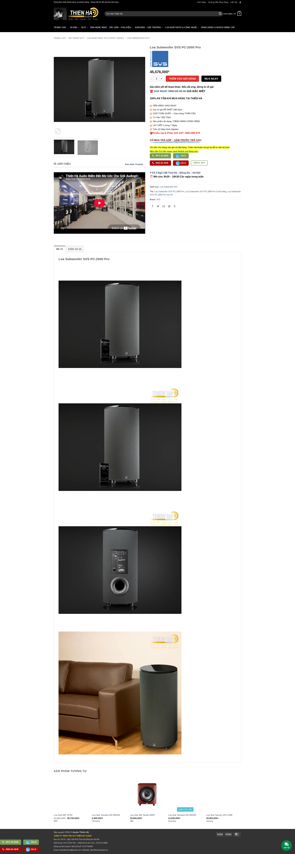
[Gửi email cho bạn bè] (163, 206)
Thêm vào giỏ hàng (182, 78)
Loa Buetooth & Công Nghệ (181, 27)
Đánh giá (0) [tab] (74, 249)
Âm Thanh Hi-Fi (76, 38)
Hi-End (73, 27)
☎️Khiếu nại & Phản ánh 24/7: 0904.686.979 (175, 133)
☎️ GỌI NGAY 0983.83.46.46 (168, 91)
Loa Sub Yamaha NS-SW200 (106, 815)
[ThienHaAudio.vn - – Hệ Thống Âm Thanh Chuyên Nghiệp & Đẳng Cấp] (76, 14)
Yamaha (96, 821)
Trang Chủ (60, 27)
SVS (158, 199)
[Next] (139, 89)
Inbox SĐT (199, 163)
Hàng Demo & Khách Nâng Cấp (218, 27)
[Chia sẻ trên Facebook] (152, 206)
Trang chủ (59, 38)
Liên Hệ (233, 2)
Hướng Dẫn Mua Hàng (218, 2)
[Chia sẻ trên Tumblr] (174, 206)
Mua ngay (211, 78)
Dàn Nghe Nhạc (98, 27)
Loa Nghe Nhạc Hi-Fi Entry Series (105, 38)
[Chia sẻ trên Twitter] (158, 206)
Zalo (183, 156)
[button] (240, 2)
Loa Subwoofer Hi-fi (138, 38)
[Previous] (59, 89)
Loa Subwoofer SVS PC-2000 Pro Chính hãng (206, 191)
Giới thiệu (201, 2)
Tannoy (209, 821)
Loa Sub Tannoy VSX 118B (219, 815)
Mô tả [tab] (59, 249)
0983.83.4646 (161, 163)
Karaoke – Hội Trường (148, 27)
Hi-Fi (83, 27)
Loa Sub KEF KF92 (63, 815)
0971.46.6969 (161, 156)
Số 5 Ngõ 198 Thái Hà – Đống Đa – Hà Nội (176, 172)
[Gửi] (220, 13)
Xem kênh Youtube (134, 164)
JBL (132, 821)
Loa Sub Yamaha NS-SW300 (182, 815)
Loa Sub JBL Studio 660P (142, 815)
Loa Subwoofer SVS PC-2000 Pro (169, 191)
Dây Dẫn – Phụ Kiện (120, 27)
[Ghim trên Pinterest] (169, 206)
